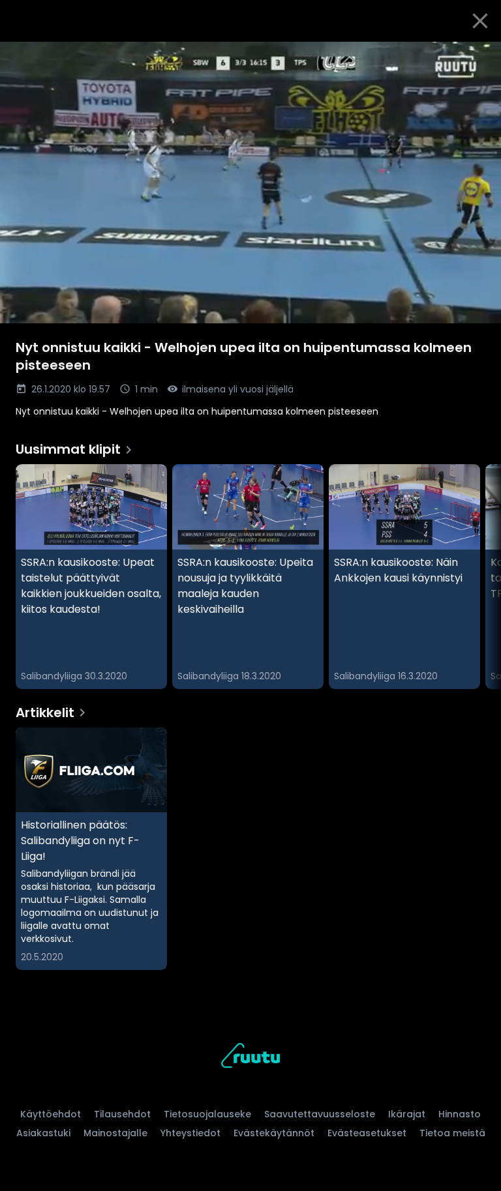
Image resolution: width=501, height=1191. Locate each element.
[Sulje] (480, 21)
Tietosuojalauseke (207, 1114)
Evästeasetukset (366, 1133)
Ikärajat (406, 1114)
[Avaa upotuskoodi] (476, 56)
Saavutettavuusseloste (319, 1114)
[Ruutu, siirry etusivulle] (250, 1057)
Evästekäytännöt (274, 1133)
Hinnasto (459, 1114)
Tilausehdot (122, 1114)
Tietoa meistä (452, 1133)
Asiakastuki (43, 1133)
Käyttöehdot (50, 1114)
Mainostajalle (115, 1133)
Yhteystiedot (190, 1133)
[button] (250, 182)
